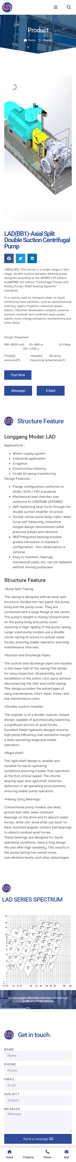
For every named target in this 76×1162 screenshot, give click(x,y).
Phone (10, 1064)
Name (9, 1049)
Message (12, 1108)
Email (9, 1079)
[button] (68, 7)
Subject (12, 1094)
